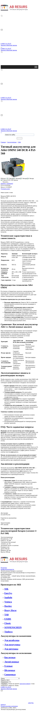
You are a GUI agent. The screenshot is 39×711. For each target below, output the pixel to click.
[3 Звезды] (23, 178)
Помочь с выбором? (7, 183)
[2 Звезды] (16, 178)
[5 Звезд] (4, 180)
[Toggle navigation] (1, 47)
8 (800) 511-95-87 (6, 43)
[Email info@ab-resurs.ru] (14, 42)
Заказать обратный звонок (9, 45)
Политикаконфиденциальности (7, 568)
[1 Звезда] (10, 178)
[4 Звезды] (30, 178)
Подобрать (4, 683)
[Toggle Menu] (35, 67)
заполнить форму (25, 683)
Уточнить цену (5, 189)
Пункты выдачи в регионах (9, 706)
